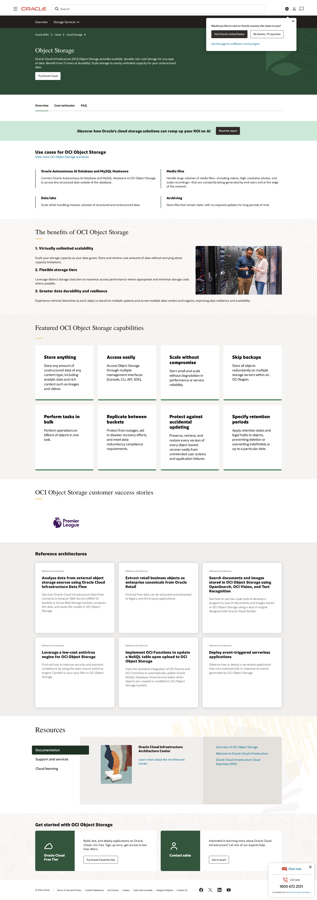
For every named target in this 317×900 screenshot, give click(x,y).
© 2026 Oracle (42, 889)
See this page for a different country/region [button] (235, 43)
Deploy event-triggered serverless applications (239, 654)
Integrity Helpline (164, 890)
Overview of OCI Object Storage (237, 747)
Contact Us (182, 890)
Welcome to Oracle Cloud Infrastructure (242, 753)
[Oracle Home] (34, 8)
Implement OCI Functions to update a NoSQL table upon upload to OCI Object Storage (157, 656)
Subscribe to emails (143, 890)
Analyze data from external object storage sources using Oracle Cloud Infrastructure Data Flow (73, 582)
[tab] (60, 750)
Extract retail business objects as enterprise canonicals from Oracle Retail (156, 582)
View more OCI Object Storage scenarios (62, 157)
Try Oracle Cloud (48, 76)
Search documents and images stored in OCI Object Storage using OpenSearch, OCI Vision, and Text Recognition (240, 584)
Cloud (57, 34)
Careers (126, 890)
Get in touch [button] (219, 859)
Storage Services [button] (65, 22)
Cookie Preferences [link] (94, 890)
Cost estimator (64, 105)
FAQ (84, 105)
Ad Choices (113, 890)
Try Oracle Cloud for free (100, 859)
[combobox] (158, 8)
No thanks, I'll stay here (267, 34)
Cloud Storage (74, 34)
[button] (15, 9)
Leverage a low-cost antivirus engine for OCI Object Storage (68, 654)
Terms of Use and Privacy (69, 890)
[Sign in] (294, 9)
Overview (41, 22)
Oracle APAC (42, 34)
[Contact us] (301, 9)
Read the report (228, 130)
